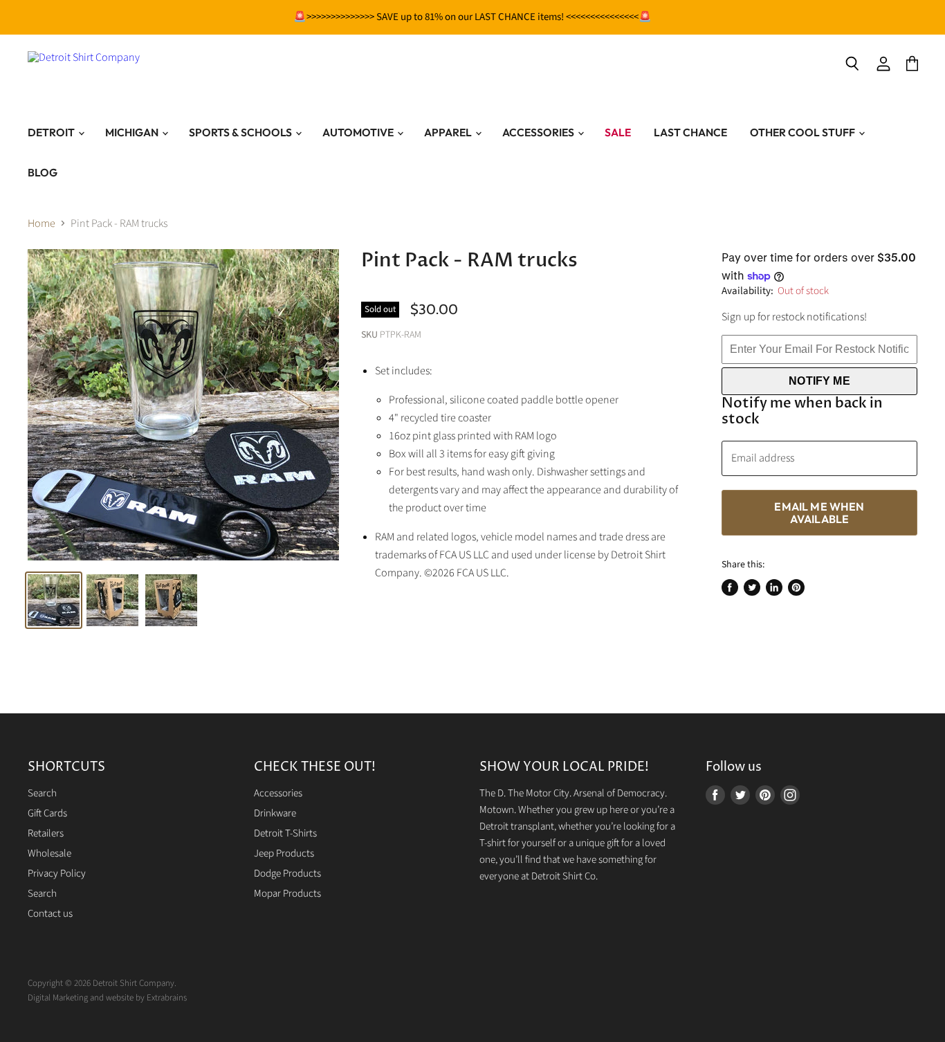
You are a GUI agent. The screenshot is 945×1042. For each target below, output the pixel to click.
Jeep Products (284, 853)
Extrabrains (167, 997)
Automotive (359, 132)
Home (41, 223)
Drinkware (275, 813)
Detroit (52, 132)
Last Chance (690, 132)
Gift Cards (47, 813)
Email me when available (819, 513)
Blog (42, 172)
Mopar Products (287, 893)
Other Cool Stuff (803, 132)
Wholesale (49, 853)
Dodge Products (287, 873)
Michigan (132, 132)
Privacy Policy (57, 873)
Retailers (46, 833)
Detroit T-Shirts (285, 833)
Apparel (449, 132)
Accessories (539, 132)
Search (42, 793)
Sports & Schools (241, 132)
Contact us (50, 913)
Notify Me (819, 381)
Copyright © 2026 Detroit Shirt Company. (102, 983)
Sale (618, 132)
